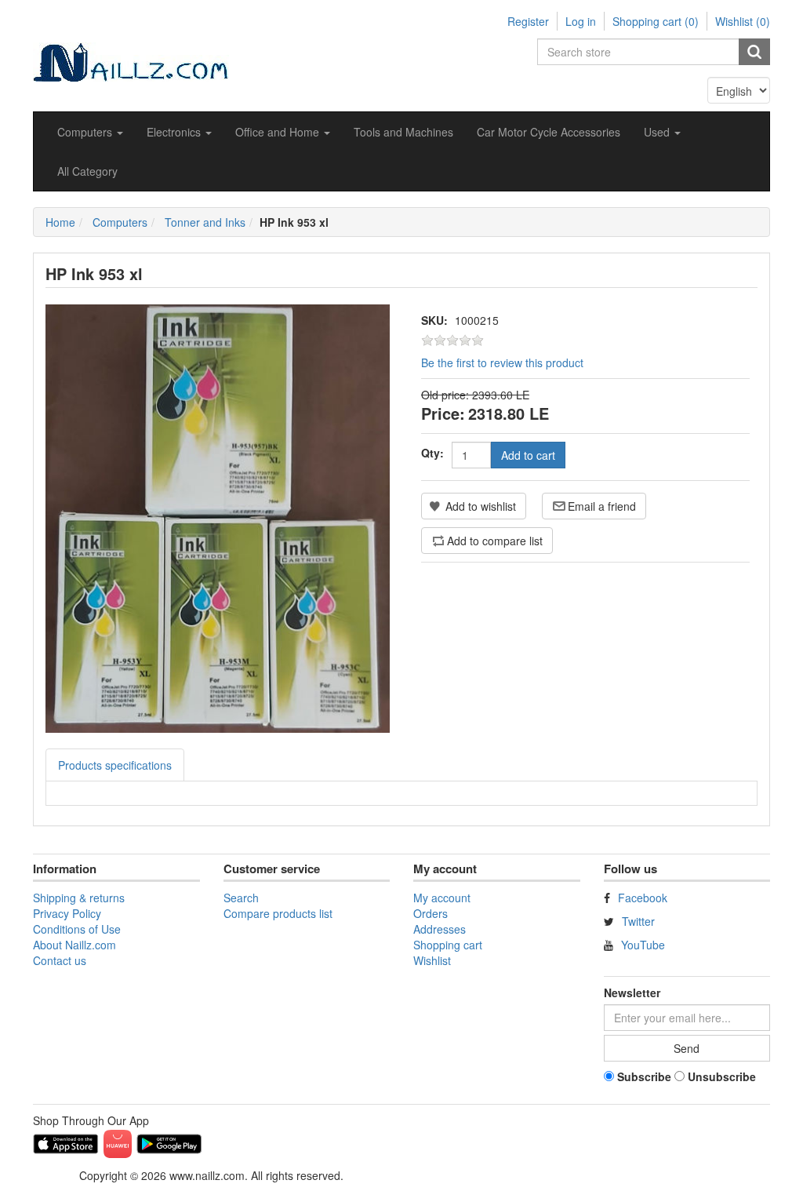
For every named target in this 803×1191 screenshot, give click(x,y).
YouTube (643, 944)
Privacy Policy (67, 913)
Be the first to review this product (502, 362)
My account (442, 897)
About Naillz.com (74, 944)
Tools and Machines (403, 132)
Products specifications (115, 765)
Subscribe (644, 1076)
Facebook (642, 897)
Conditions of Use (77, 929)
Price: (443, 413)
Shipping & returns (79, 897)
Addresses (439, 929)
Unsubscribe (722, 1076)
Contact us (59, 960)
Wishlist (432, 960)
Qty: (432, 453)
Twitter (638, 921)
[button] (90, 131)
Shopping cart (447, 944)
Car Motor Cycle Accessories (548, 132)
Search (241, 897)
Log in (580, 21)
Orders (430, 913)
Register (528, 21)
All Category (87, 171)
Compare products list (277, 913)
